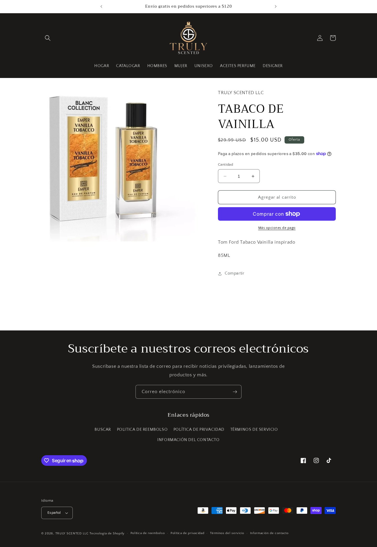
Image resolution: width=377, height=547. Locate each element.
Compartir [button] (234, 273)
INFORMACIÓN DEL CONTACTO (188, 440)
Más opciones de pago (277, 228)
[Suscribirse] (234, 392)
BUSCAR (103, 429)
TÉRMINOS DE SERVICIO (254, 429)
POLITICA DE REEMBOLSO (142, 429)
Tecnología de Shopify (107, 533)
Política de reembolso (147, 533)
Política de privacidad (187, 533)
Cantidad (225, 164)
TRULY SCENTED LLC (72, 533)
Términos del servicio (227, 533)
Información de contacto (269, 533)
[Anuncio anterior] (101, 6)
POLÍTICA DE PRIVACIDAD (198, 429)
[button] (47, 37)
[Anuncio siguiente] (275, 6)
